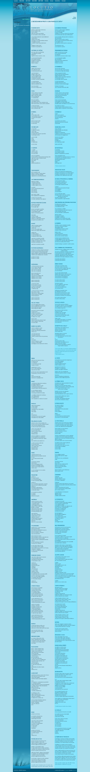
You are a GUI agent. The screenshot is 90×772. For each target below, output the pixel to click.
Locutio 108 (16, 24)
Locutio (16, 0)
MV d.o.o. (74, 770)
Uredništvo (57, 0)
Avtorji (51, 0)
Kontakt (63, 0)
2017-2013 (28, 0)
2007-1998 (40, 0)
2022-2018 (21, 0)
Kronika (46, 0)
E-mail (66, 770)
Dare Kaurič (17, 22)
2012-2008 (34, 0)
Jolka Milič (69, 764)
